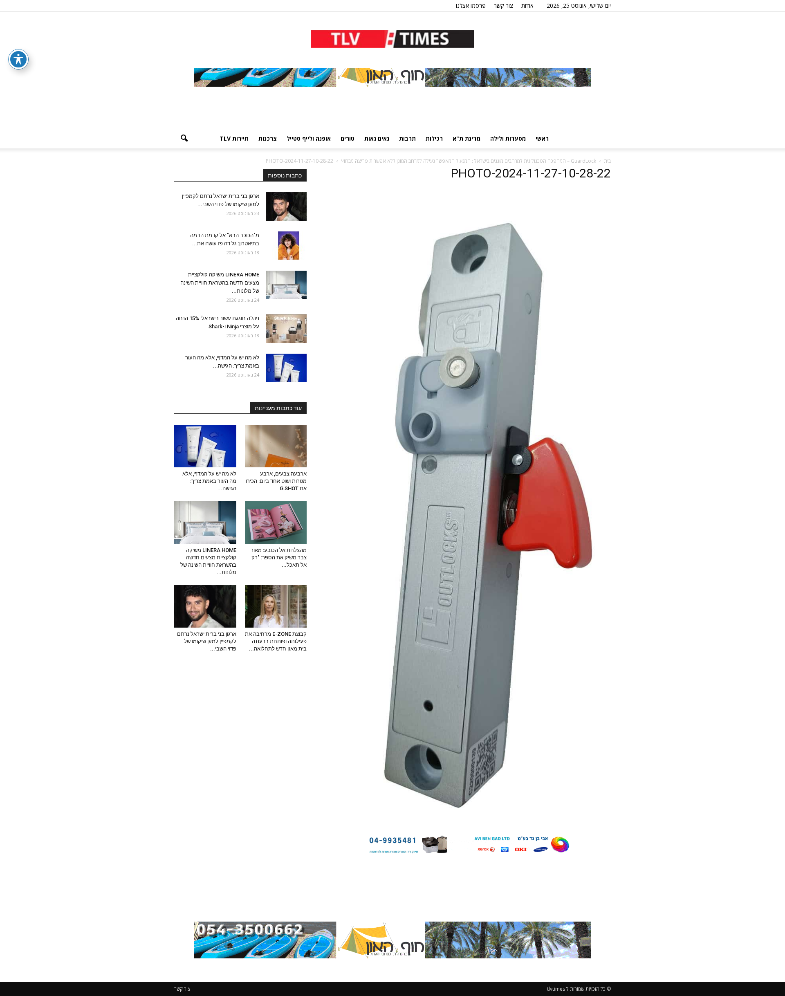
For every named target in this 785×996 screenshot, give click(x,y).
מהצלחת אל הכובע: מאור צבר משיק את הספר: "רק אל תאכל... (279, 557)
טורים (347, 138)
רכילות (434, 138)
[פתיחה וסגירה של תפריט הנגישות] (18, 59)
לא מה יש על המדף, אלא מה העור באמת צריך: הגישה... (209, 481)
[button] (184, 138)
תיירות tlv (234, 138)
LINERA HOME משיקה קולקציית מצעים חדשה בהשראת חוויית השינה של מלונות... (219, 282)
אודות (527, 5)
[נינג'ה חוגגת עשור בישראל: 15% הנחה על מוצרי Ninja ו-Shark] (286, 328)
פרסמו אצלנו (471, 5)
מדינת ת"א (466, 138)
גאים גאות (376, 138)
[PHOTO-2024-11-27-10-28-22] (468, 818)
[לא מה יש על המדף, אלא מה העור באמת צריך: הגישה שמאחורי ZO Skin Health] (286, 368)
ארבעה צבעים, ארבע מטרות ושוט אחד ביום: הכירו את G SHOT (276, 481)
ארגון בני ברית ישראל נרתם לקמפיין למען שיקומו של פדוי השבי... (206, 641)
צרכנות (267, 138)
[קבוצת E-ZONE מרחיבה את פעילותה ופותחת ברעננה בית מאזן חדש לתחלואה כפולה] (276, 606)
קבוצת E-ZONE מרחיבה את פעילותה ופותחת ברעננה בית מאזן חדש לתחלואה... (276, 641)
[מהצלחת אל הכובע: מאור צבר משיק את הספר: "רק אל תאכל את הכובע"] (276, 522)
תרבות (407, 138)
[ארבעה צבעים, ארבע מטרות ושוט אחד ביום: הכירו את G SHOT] (276, 446)
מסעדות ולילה (508, 138)
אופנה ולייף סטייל (309, 138)
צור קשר (503, 5)
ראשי (542, 138)
